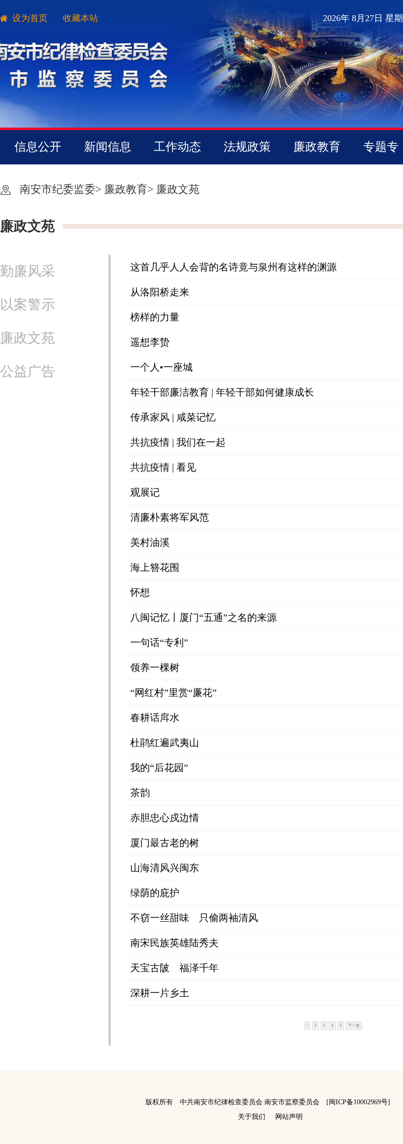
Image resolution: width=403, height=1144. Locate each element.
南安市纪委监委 (57, 189)
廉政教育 (317, 146)
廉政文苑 (178, 189)
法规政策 (247, 146)
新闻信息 (107, 146)
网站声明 (289, 1116)
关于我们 (251, 1116)
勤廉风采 (27, 271)
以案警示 (27, 304)
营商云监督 (213, 180)
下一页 (354, 1025)
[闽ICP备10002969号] (358, 1102)
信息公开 (37, 146)
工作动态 (177, 146)
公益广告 (27, 371)
